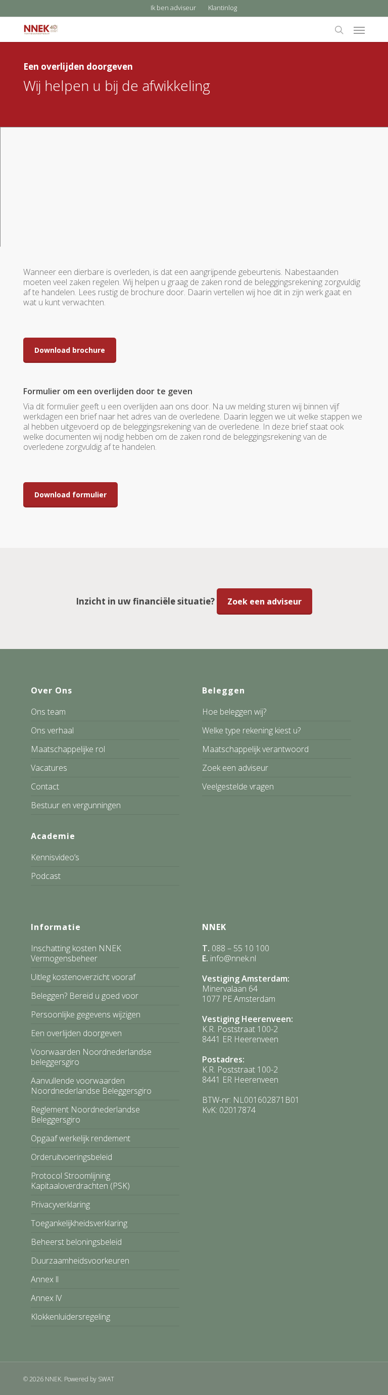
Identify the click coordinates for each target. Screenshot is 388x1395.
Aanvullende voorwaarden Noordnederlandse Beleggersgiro (91, 1085)
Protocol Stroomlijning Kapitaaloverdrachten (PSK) (80, 1180)
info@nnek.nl (233, 958)
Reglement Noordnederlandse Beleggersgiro (85, 1114)
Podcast (46, 875)
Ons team (48, 712)
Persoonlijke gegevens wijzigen (85, 1014)
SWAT (106, 1379)
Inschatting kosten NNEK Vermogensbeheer (76, 953)
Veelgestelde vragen (238, 786)
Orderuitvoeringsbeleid (71, 1156)
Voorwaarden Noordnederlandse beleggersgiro (91, 1056)
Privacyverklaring (60, 1204)
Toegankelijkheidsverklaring (79, 1223)
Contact (45, 786)
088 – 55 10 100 (240, 948)
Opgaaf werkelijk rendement (80, 1138)
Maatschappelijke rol (68, 749)
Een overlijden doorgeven (76, 1033)
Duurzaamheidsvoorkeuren (80, 1260)
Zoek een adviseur (235, 767)
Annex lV (46, 1298)
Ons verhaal (52, 730)
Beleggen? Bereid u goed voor (84, 995)
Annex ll (45, 1279)
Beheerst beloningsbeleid (76, 1241)
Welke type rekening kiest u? (251, 730)
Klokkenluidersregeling (70, 1316)
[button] (359, 30)
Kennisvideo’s (55, 857)
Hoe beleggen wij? (234, 712)
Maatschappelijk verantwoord (255, 749)
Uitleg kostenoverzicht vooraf (83, 977)
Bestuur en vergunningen (76, 805)
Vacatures (49, 767)
